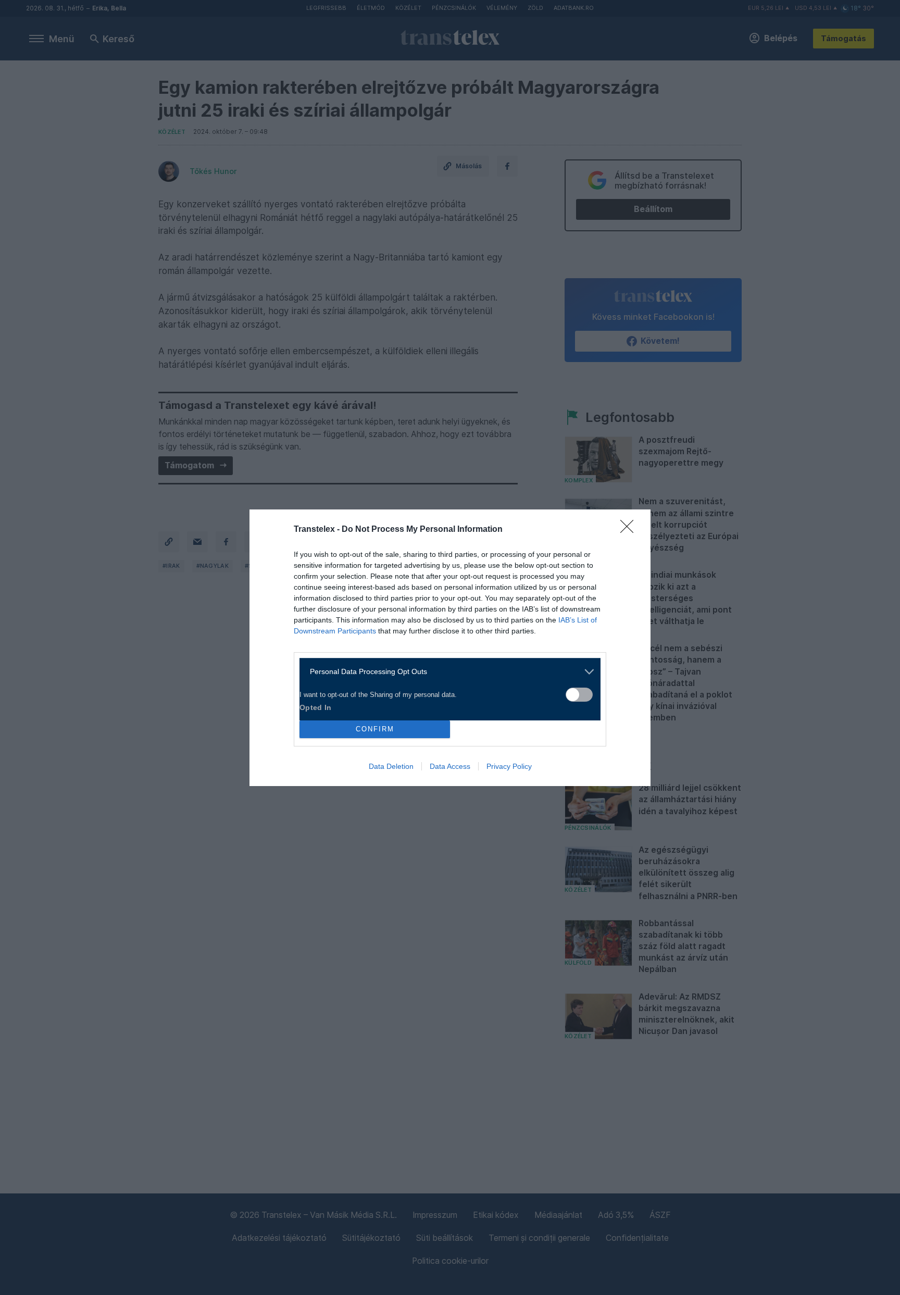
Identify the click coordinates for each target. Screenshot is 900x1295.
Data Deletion (391, 766)
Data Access (450, 766)
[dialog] (450, 647)
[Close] (630, 530)
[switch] (579, 695)
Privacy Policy (509, 766)
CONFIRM (375, 729)
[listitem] (446, 671)
